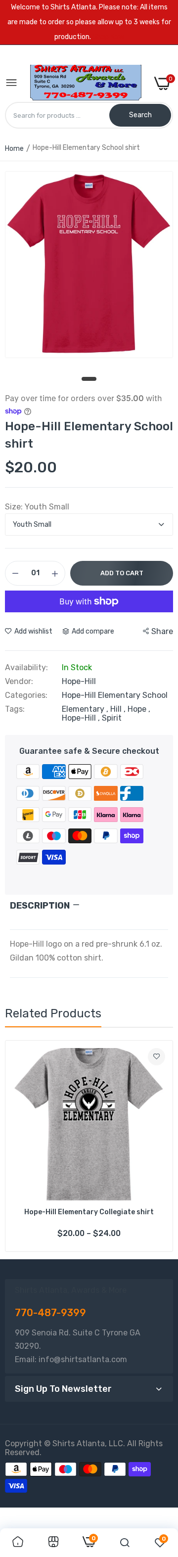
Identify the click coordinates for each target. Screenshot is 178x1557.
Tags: (15, 709)
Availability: (26, 667)
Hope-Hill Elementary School (115, 695)
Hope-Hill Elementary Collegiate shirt (89, 1212)
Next (160, 1146)
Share (162, 631)
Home (14, 148)
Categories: (26, 695)
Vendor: (19, 681)
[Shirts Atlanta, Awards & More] (85, 83)
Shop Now (108, 37)
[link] (156, 1056)
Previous (17, 1146)
